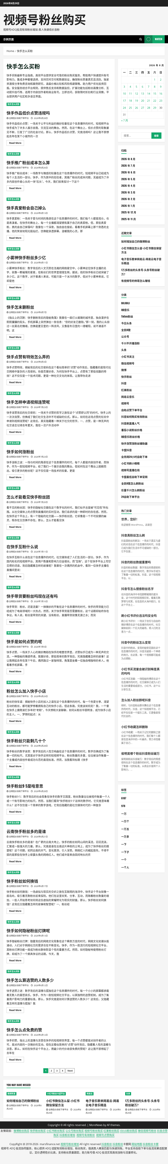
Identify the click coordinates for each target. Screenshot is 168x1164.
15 (154, 93)
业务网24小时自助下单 (134, 457)
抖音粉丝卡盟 (150, 1144)
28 (148, 108)
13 (142, 93)
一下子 (125, 852)
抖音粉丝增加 (67, 1135)
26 (136, 108)
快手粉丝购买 (38, 1131)
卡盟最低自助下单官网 (134, 477)
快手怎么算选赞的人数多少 (30, 980)
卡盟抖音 (126, 450)
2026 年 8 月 (128, 159)
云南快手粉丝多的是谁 (26, 831)
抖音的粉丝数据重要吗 (136, 562)
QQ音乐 (125, 310)
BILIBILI (125, 303)
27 (142, 108)
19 (136, 100)
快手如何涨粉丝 (20, 451)
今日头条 (126, 323)
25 (130, 108)
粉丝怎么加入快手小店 (26, 691)
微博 (123, 370)
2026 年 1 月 (128, 206)
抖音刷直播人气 (130, 423)
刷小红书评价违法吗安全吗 (139, 615)
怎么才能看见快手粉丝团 (28, 497)
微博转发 (11, 1093)
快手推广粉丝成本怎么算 (28, 162)
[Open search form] (140, 39)
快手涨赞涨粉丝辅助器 (134, 443)
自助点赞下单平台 (131, 410)
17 (124, 100)
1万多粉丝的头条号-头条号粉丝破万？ (142, 1103)
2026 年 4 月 (128, 186)
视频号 (125, 403)
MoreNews (96, 1125)
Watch (158, 39)
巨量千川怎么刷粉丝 (133, 490)
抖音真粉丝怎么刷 (133, 535)
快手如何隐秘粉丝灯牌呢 (28, 930)
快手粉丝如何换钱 (22, 881)
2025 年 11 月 (128, 219)
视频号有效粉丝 (85, 1135)
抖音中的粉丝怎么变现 (136, 642)
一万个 (125, 821)
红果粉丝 (126, 390)
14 (148, 93)
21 (148, 100)
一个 (123, 859)
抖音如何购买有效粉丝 (134, 417)
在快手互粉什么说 (22, 546)
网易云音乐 (127, 397)
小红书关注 (127, 356)
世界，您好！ (130, 519)
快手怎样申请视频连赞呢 (28, 402)
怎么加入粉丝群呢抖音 (136, 700)
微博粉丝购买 (21, 1131)
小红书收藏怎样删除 (134, 727)
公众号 (125, 336)
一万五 (125, 829)
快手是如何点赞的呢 (24, 641)
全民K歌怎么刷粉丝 (132, 483)
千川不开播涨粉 (130, 343)
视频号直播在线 (130, 470)
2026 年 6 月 (128, 172)
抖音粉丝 (106, 1144)
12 (136, 93)
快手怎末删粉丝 (20, 307)
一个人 (125, 867)
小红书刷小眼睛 (130, 463)
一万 (123, 814)
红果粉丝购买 (111, 1131)
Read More (16, 143)
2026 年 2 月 (128, 199)
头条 (123, 350)
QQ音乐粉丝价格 (130, 437)
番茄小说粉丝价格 (131, 430)
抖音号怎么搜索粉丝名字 (137, 589)
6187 (123, 798)
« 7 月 (124, 120)
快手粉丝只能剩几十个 (26, 740)
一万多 (125, 836)
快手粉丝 (126, 377)
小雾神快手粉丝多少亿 (26, 257)
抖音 (123, 383)
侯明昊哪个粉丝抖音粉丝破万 (140, 753)
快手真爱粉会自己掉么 (26, 208)
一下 (123, 844)
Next (70, 1070)
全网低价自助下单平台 (19, 118)
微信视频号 (127, 363)
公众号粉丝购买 (74, 1131)
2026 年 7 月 (128, 165)
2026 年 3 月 (128, 192)
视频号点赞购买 (105, 1135)
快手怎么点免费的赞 (24, 1030)
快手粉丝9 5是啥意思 (25, 786)
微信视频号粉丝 (147, 1131)
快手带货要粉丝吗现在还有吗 (32, 596)
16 (160, 93)
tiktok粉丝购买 (128, 1131)
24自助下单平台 (130, 497)
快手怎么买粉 (13, 104)
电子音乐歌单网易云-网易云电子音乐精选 (102, 1103)
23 (160, 100)
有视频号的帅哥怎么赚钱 (135, 281)
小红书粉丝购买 (55, 1131)
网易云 (90, 1093)
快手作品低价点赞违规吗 (28, 113)
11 (130, 93)
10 (124, 93)
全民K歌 (126, 330)
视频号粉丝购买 (44, 18)
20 (142, 100)
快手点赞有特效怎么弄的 (28, 356)
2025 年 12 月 (128, 212)
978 (123, 806)
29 (154, 108)
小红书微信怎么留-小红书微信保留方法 (63, 1103)
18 (130, 100)
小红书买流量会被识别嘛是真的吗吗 (140, 671)
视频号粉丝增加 (70, 1144)
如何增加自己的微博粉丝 (135, 241)
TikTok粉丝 (127, 316)
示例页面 (8, 39)
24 (124, 108)
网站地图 (137, 1144)
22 (154, 100)
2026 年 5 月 (128, 179)
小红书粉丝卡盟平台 (56, 1093)
